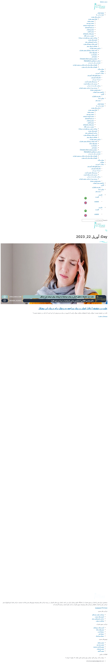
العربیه (97, 197)
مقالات (102, 71)
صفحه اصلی (100, 13)
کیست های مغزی (92, 40)
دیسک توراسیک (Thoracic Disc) (88, 58)
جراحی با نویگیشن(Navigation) (92, 61)
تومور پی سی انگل (89, 36)
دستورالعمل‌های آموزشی (94, 75)
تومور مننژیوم (90, 23)
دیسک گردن (94, 54)
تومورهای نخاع (93, 52)
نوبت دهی (98, 100)
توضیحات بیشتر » (102, 316)
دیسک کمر (94, 56)
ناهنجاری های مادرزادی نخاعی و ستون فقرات (85, 65)
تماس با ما (101, 98)
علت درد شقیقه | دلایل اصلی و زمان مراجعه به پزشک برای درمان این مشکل (72, 308)
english (96, 201)
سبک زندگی (101, 69)
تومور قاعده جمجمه (88, 25)
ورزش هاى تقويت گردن (91, 81)
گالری (102, 94)
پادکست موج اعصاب (98, 92)
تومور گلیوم (91, 31)
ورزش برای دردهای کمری (90, 83)
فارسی (100, 195)
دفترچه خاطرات (96, 96)
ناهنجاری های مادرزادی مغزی (89, 67)
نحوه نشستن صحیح (95, 90)
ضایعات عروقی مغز (92, 46)
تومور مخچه (90, 21)
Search (105, 220)
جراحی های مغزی (96, 17)
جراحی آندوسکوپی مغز (91, 42)
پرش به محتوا (103, 1)
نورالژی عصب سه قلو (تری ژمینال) (88, 38)
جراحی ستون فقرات (95, 48)
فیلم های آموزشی (96, 77)
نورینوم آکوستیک (89, 27)
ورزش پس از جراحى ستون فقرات (88, 88)
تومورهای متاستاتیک (88, 33)
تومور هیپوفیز (90, 29)
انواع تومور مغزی (92, 19)
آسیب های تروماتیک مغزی (90, 44)
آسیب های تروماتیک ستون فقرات (88, 50)
